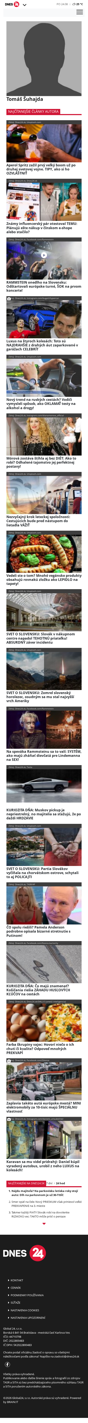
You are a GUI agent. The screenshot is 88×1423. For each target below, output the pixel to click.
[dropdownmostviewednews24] (44, 1224)
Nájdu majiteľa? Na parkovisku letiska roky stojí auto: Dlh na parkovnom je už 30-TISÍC (45, 1193)
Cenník (15, 1288)
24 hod (60, 1183)
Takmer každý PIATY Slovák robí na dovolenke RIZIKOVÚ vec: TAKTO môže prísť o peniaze (40, 1214)
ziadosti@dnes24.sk (66, 1356)
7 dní (49, 1183)
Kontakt (16, 1280)
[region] (24, 5)
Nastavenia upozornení (27, 1318)
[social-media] (6, 1365)
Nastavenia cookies (24, 1310)
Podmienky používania (27, 1295)
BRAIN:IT (12, 1402)
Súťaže (15, 1302)
